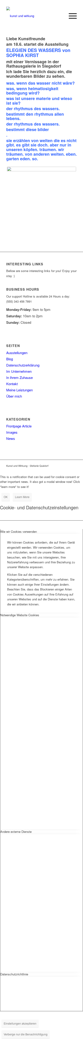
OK (6, 497)
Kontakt (12, 383)
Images (12, 432)
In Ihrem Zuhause (19, 377)
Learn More (22, 497)
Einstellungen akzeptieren (20, 1023)
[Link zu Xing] (73, 465)
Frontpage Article (19, 426)
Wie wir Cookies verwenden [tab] (18, 531)
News (10, 438)
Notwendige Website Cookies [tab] (19, 615)
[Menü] (70, 16)
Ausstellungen (16, 352)
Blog (9, 358)
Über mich (14, 396)
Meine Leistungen (19, 389)
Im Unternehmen (19, 371)
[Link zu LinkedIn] (66, 465)
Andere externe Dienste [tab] (16, 831)
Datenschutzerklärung (22, 365)
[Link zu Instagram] (59, 465)
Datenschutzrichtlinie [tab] (14, 974)
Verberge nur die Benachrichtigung (25, 1034)
